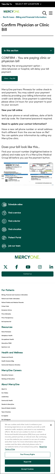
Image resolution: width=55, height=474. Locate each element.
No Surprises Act (6, 321)
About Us (4, 389)
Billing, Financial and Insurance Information (15, 295)
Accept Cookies (27, 469)
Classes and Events (7, 357)
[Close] (51, 425)
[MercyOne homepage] (11, 12)
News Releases (6, 331)
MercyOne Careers (7, 375)
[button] (51, 12)
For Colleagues (6, 419)
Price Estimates (6, 314)
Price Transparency (7, 317)
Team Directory (6, 412)
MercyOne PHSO (7, 343)
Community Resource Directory (11, 365)
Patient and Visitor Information (11, 298)
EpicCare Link (6, 347)
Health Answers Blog (8, 361)
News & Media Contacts (9, 408)
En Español (5, 415)
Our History (5, 393)
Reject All (27, 462)
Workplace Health (7, 335)
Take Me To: (7, 4)
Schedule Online (7, 310)
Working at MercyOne (8, 379)
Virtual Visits (5, 306)
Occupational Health (8, 339)
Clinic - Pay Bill (9, 78)
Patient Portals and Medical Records (13, 302)
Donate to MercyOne (8, 404)
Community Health (7, 400)
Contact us (27, 274)
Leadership (5, 396)
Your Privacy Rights (27, 454)
